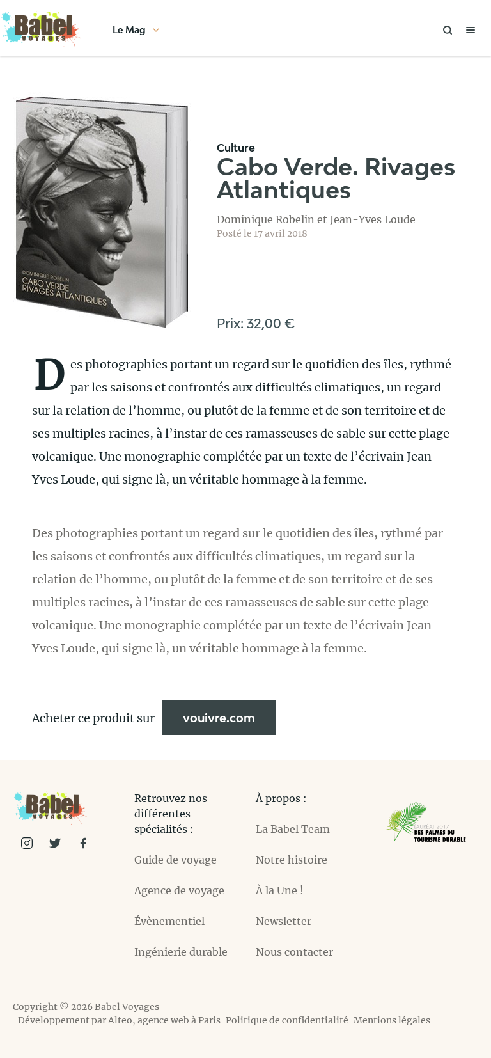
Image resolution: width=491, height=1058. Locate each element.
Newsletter (283, 921)
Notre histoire (291, 859)
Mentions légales (392, 1020)
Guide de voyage (175, 859)
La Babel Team (293, 829)
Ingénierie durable (181, 951)
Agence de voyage (179, 890)
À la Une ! (280, 890)
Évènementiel (169, 921)
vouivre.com (219, 718)
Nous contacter (294, 951)
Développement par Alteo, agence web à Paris (119, 1020)
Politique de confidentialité (287, 1020)
